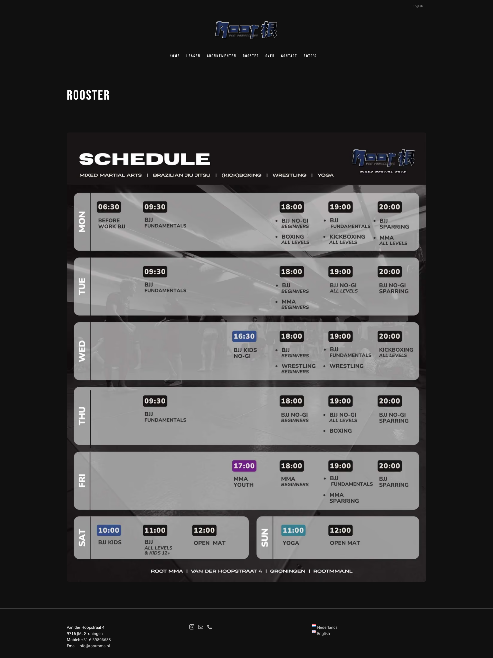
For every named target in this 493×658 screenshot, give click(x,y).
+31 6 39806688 (96, 639)
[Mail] (200, 627)
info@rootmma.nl (94, 645)
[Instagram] (191, 627)
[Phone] (209, 627)
